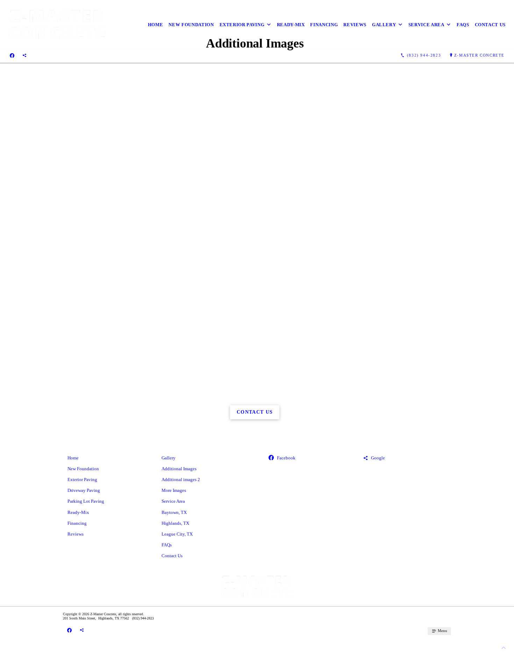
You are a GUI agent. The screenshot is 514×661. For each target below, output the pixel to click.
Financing (324, 24)
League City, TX (177, 534)
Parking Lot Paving (85, 501)
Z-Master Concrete (479, 55)
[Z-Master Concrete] (57, 25)
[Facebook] (12, 55)
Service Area (426, 24)
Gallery (384, 24)
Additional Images (179, 468)
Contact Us (490, 24)
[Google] (24, 55)
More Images (174, 490)
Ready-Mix (291, 24)
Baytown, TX (174, 512)
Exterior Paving (242, 24)
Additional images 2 (181, 479)
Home (155, 24)
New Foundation (191, 24)
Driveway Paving (83, 490)
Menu (442, 631)
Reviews (354, 24)
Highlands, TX (175, 523)
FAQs (463, 24)
